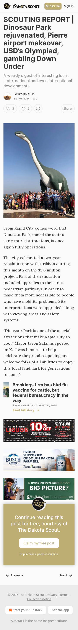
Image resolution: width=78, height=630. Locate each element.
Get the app (60, 610)
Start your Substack (27, 610)
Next (63, 575)
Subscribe (53, 6)
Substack (17, 621)
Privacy (52, 595)
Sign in (69, 6)
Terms (64, 595)
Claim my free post (39, 543)
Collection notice (39, 599)
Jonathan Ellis (24, 94)
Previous (17, 575)
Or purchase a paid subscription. (39, 554)
